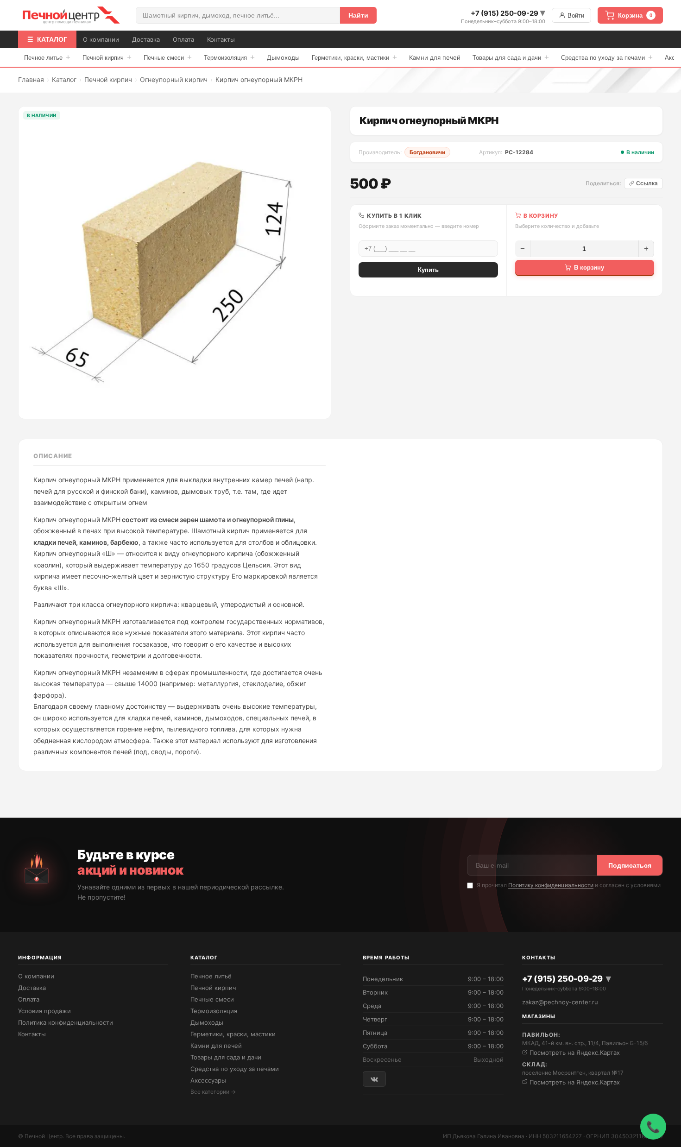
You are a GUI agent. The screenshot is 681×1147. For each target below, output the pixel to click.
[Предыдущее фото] (32, 262)
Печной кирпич (107, 57)
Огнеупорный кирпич (174, 79)
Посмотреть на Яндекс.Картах (574, 1052)
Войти (575, 15)
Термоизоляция (229, 57)
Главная (31, 79)
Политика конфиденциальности (65, 1022)
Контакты (221, 39)
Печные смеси (168, 57)
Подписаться (629, 865)
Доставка (146, 39)
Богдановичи (427, 152)
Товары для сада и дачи (511, 57)
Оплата (183, 39)
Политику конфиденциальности (550, 885)
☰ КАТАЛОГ (47, 39)
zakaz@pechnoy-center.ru (560, 1002)
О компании (101, 39)
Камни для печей (434, 57)
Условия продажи (44, 1011)
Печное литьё (211, 976)
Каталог (64, 79)
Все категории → (213, 1091)
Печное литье (47, 57)
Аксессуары (208, 1080)
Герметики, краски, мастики (354, 57)
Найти (358, 15)
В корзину (589, 267)
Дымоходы (283, 57)
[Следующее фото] (317, 262)
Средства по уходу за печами (607, 57)
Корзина (635, 15)
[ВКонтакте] (374, 1078)
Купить (428, 269)
